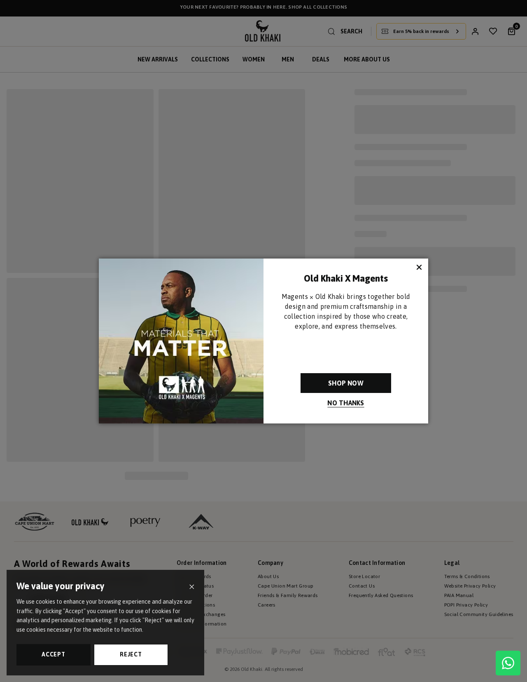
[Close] (191, 587)
